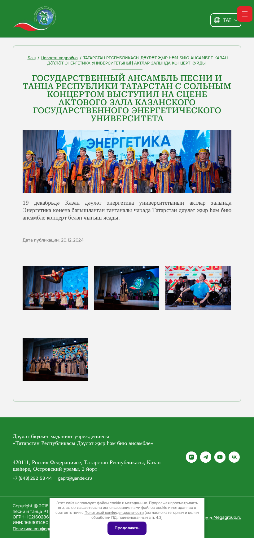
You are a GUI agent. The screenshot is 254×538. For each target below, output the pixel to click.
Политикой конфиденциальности (114, 512)
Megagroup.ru (227, 517)
